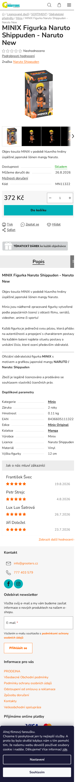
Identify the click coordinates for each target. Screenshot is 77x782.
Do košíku (38, 210)
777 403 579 (23, 572)
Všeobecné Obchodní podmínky (26, 677)
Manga (53, 430)
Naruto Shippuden (26, 62)
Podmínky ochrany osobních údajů (28, 683)
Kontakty (10, 701)
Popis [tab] (39, 261)
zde (64, 749)
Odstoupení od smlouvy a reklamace (29, 689)
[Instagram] (18, 583)
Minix (52, 402)
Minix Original (58, 425)
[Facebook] (8, 583)
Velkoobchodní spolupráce (22, 707)
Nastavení (37, 759)
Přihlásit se (18, 648)
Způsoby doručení (16, 695)
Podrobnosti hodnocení (18, 56)
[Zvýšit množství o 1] (70, 198)
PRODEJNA (12, 671)
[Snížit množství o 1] (50, 198)
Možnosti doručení (15, 178)
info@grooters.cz (26, 563)
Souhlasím (37, 772)
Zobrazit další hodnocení (56, 539)
